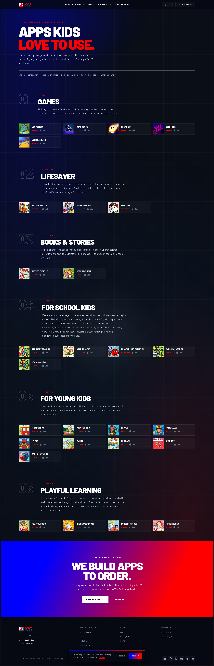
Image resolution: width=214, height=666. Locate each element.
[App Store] (187, 658)
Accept (135, 656)
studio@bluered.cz (26, 643)
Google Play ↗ (166, 637)
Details (102, 657)
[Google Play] (193, 658)
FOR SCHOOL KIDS (69, 75)
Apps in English (73, 5)
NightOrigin (104, 5)
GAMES (22, 75)
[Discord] (181, 658)
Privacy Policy (125, 637)
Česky (91, 5)
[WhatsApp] (170, 658)
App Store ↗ (166, 632)
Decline (121, 656)
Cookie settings (58, 659)
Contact (119, 600)
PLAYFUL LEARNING (109, 75)
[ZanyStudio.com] (25, 4)
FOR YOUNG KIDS (88, 75)
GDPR (122, 641)
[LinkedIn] (164, 658)
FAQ (121, 632)
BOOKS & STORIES (49, 75)
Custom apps (122, 5)
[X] (176, 658)
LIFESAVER (33, 75)
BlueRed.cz (187, 4)
